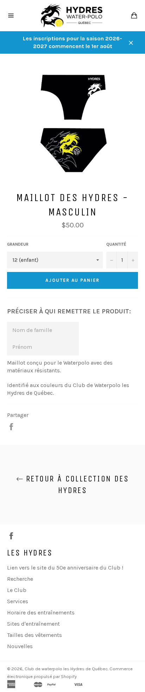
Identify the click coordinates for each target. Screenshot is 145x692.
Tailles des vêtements (34, 635)
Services (17, 601)
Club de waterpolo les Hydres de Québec (66, 668)
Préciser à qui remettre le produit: (69, 311)
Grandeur (18, 244)
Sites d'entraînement (33, 623)
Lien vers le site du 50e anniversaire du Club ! (65, 567)
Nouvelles (20, 646)
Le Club (16, 590)
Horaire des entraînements (41, 612)
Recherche (20, 578)
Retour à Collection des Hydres (76, 484)
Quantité (116, 244)
